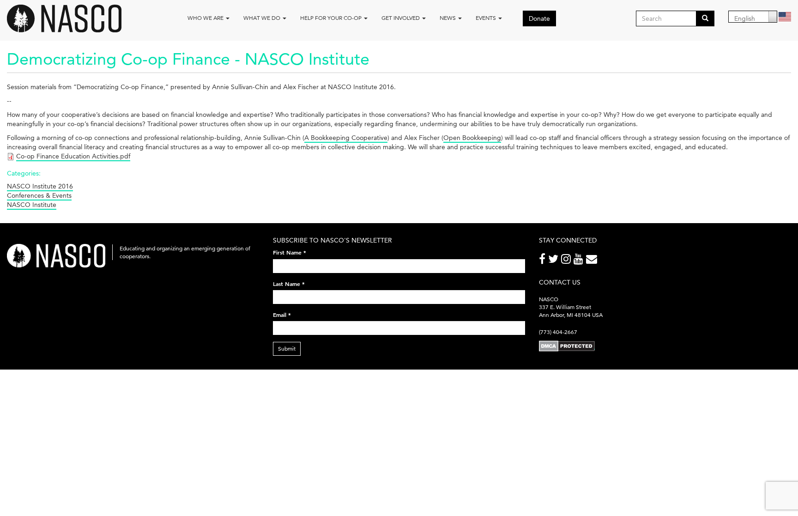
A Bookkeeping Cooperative (345, 138)
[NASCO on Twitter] (554, 260)
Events (486, 17)
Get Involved (401, 17)
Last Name (289, 283)
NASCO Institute (31, 204)
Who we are (206, 17)
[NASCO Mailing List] (593, 260)
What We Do (262, 17)
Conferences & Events (39, 195)
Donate (539, 18)
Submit (287, 348)
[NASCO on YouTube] (580, 260)
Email (282, 314)
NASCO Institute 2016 (40, 186)
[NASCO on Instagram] (567, 260)
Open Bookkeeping (472, 138)
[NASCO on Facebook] (543, 260)
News (448, 17)
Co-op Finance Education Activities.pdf (73, 156)
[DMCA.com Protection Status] (567, 346)
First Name (289, 252)
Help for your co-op (331, 17)
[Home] (67, 18)
